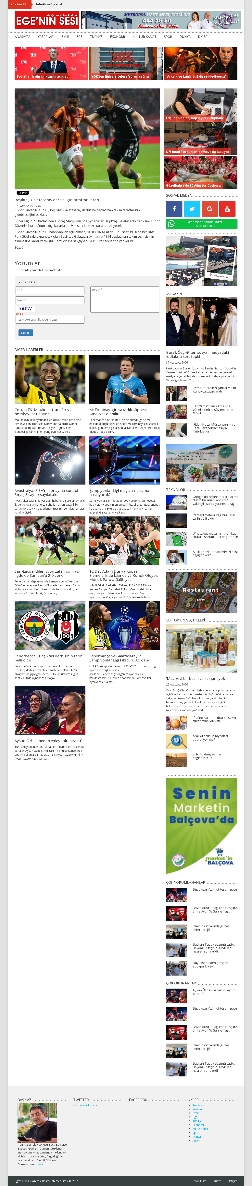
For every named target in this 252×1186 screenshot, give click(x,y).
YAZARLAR (45, 36)
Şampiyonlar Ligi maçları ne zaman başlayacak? (120, 492)
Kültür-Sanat (200, 1129)
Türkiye (197, 1121)
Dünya (197, 1137)
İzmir (196, 1113)
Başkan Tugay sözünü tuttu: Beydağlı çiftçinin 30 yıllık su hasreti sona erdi (214, 947)
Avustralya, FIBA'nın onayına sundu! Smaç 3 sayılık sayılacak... (46, 492)
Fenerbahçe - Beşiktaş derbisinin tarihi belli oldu (49, 658)
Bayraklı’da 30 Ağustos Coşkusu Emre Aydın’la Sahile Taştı (216, 909)
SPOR (168, 36)
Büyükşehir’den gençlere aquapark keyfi (211, 964)
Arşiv (196, 1140)
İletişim (232, 1181)
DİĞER (202, 36)
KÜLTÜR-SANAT (144, 36)
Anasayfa (198, 1105)
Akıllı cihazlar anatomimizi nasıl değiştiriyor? (215, 553)
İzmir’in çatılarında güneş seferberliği (211, 928)
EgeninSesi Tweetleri (86, 1105)
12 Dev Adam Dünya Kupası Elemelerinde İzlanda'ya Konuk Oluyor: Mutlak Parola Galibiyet (123, 575)
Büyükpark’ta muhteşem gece (215, 889)
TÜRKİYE (96, 36)
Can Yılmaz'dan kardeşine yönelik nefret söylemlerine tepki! (213, 409)
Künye (217, 1181)
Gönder (26, 333)
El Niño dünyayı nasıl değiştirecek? (208, 756)
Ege (195, 1117)
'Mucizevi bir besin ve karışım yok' (196, 678)
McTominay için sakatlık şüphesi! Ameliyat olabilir (118, 411)
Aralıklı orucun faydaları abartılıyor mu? (210, 738)
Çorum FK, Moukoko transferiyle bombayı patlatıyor (43, 411)
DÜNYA (185, 36)
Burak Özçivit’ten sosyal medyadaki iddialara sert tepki (197, 354)
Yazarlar (198, 1109)
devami (41, 1164)
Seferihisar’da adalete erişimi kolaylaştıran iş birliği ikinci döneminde (84, 4)
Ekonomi (198, 1125)
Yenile (19, 313)
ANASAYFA (22, 36)
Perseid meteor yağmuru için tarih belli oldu (214, 517)
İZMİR (65, 36)
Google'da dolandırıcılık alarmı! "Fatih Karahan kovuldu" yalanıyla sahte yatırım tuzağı (215, 500)
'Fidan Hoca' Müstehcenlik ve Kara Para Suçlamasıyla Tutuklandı (214, 427)
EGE (79, 36)
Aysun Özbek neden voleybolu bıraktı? (48, 740)
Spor (195, 1133)
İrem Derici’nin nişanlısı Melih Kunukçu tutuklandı (214, 389)
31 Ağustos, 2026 (177, 362)
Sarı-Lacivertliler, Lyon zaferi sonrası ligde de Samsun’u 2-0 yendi (47, 573)
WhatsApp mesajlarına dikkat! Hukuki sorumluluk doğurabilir (215, 535)
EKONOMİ (117, 36)
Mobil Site (200, 1181)
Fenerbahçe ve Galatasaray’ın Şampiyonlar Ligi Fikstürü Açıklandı (120, 658)
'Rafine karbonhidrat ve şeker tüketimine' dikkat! (214, 719)
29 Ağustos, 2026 (177, 684)
